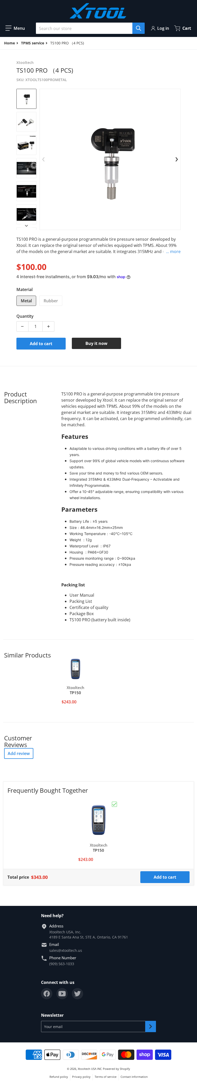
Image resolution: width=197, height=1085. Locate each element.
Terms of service (105, 1077)
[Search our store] (138, 28)
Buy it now (96, 343)
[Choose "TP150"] (114, 804)
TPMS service (32, 43)
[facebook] (46, 993)
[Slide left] (43, 159)
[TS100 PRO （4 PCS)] (26, 99)
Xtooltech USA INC (90, 1069)
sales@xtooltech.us (65, 950)
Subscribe (150, 1026)
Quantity (25, 316)
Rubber (51, 301)
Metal (26, 301)
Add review (19, 753)
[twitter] (77, 993)
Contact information (134, 1077)
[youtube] (62, 993)
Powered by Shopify (116, 1069)
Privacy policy (81, 1077)
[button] (15, 28)
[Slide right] (26, 226)
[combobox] (88, 28)
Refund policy (59, 1077)
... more (173, 251)
